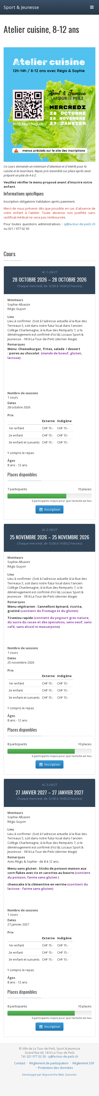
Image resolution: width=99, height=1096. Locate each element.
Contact (19, 1063)
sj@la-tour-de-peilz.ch (63, 1056)
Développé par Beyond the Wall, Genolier (49, 1074)
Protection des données (55, 1068)
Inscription (51, 509)
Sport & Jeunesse (21, 7)
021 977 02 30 (36, 1056)
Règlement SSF (83, 1063)
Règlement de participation (48, 1063)
